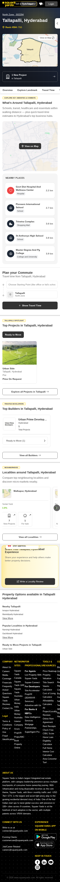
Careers (6, 671)
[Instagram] (37, 867)
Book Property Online (18, 744)
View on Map (32, 146)
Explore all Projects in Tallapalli (28, 391)
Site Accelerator (32, 690)
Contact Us (7, 708)
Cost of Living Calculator (49, 695)
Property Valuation (47, 677)
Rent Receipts (49, 726)
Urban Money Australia (18, 714)
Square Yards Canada (17, 674)
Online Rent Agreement (48, 720)
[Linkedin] (44, 862)
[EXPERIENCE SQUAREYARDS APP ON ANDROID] (46, 839)
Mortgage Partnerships (30, 726)
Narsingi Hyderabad (11, 630)
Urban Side (7, 649)
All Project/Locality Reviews (50, 711)
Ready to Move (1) (15, 440)
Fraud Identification (8, 738)
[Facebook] (37, 862)
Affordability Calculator (48, 702)
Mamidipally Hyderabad (12, 614)
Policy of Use (6, 730)
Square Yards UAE (19, 683)
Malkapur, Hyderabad (25, 491)
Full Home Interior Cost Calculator (48, 751)
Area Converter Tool (50, 761)
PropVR (17, 733)
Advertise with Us (33, 705)
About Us (6, 667)
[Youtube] (50, 862)
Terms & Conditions (7, 723)
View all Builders (29, 455)
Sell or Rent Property (25, 4)
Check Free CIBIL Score (48, 732)
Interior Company (18, 723)
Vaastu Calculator (47, 688)
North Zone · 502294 (13, 14)
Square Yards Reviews (6, 700)
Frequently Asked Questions (7, 690)
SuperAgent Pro (32, 732)
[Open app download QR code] (57, 23)
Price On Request (12, 379)
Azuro (17, 729)
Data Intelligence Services (32, 719)
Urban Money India (17, 703)
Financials (7, 682)
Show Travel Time (31, 305)
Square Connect (32, 682)
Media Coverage (6, 677)
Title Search (48, 682)
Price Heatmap (49, 671)
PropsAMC (19, 737)
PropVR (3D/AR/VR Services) (30, 698)
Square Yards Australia (18, 692)
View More (7, 618)
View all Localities (28, 537)
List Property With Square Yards (33, 677)
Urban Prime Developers (32, 419)
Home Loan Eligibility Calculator (48, 741)
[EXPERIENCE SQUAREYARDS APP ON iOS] (44, 847)
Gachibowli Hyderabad (12, 633)
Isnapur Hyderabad (10, 610)
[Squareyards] (9, 4)
